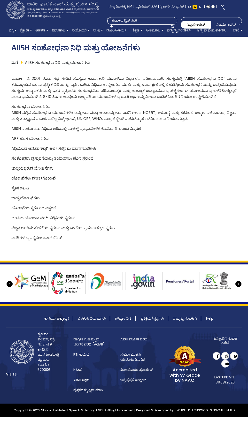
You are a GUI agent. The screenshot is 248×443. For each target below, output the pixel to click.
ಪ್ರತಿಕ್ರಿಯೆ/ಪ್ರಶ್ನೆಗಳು (152, 318)
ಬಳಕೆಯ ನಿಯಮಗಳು (92, 318)
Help (209, 318)
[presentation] (10, 284)
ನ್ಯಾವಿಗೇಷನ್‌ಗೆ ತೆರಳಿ (146, 6)
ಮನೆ (14, 62)
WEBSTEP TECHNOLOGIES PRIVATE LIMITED (206, 410)
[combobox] (221, 7)
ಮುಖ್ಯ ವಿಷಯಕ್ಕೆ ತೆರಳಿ (120, 6)
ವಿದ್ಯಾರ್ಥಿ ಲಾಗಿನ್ (226, 24)
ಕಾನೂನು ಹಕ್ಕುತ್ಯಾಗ (56, 318)
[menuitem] (11, 30)
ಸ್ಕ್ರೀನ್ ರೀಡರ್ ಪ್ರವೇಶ (172, 6)
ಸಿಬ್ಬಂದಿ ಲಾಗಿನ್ (196, 24)
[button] (11, 30)
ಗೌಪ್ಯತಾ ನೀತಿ (123, 318)
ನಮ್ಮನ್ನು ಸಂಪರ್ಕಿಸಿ (185, 318)
